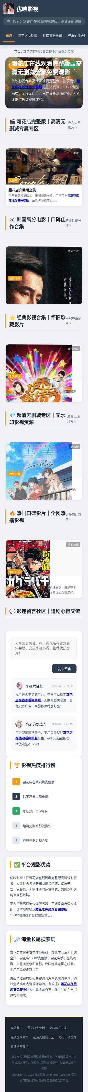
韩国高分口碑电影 (35, 796)
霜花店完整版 (27, 35)
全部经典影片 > (73, 320)
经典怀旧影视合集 (35, 840)
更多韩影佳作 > (73, 222)
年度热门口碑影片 (35, 811)
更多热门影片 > (73, 516)
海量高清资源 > (73, 418)
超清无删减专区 (43, 1037)
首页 (9, 35)
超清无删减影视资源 (37, 826)
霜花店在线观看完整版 (39, 782)
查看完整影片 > (74, 124)
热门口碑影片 (67, 1037)
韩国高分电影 (52, 35)
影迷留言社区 (19, 1046)
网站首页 (16, 1028)
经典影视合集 (19, 1037)
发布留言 (64, 668)
